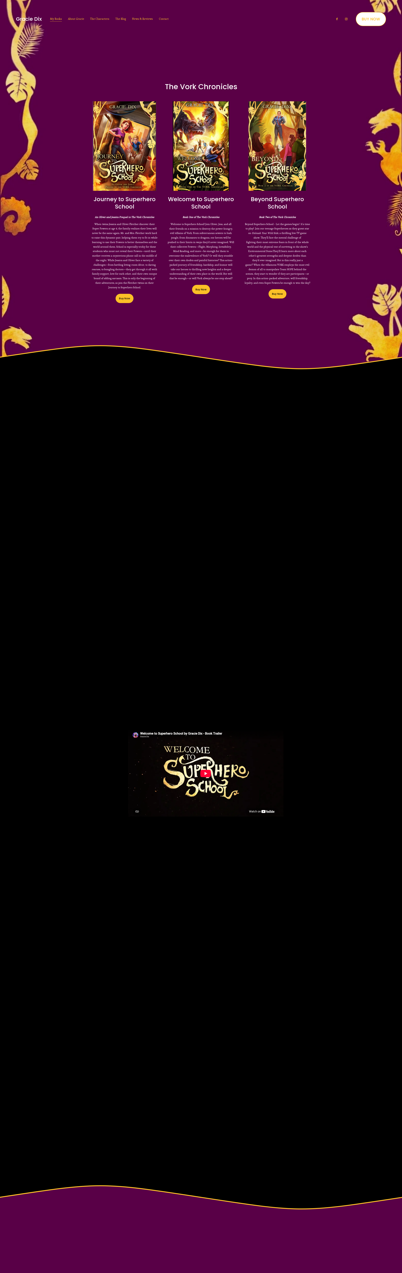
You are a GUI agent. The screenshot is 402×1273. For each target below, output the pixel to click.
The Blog (120, 19)
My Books (56, 19)
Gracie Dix (29, 18)
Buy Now (124, 298)
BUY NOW (371, 19)
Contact (164, 19)
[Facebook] (337, 19)
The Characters (99, 19)
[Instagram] (346, 19)
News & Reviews (142, 19)
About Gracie (76, 19)
